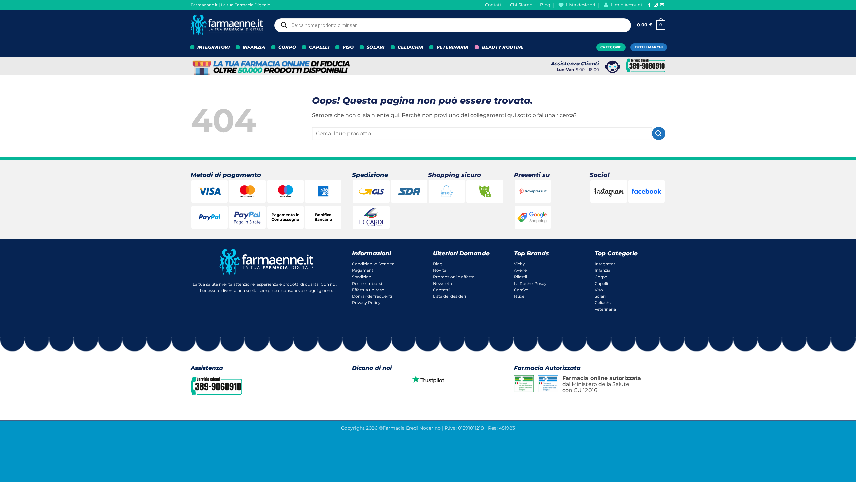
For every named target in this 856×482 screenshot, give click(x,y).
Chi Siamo (521, 4)
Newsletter (444, 283)
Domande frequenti (372, 296)
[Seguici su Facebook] (649, 5)
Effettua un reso (368, 289)
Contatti (494, 4)
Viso (599, 289)
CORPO (287, 47)
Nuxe (519, 296)
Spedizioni (362, 276)
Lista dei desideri (449, 296)
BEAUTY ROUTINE (503, 47)
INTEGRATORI (213, 47)
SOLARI (376, 47)
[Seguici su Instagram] (656, 5)
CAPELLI (319, 47)
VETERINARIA (452, 47)
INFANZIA (254, 47)
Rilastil (520, 276)
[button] (651, 25)
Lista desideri (580, 4)
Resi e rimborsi (367, 283)
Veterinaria (605, 309)
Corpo (601, 276)
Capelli (601, 283)
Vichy (519, 263)
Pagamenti (363, 270)
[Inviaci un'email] (662, 5)
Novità (439, 270)
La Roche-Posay (530, 283)
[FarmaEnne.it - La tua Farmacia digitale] (227, 25)
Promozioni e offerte (453, 276)
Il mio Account (626, 4)
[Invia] (658, 133)
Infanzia (602, 270)
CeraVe (521, 289)
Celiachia (604, 302)
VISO (348, 47)
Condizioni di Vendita (373, 263)
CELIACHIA (410, 47)
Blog (545, 4)
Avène (520, 270)
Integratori (605, 263)
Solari (600, 296)
